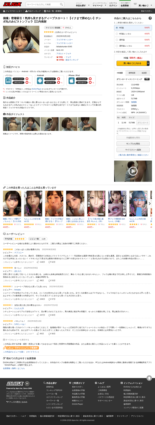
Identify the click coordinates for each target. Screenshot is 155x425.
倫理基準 (127, 404)
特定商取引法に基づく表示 (69, 416)
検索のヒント (77, 401)
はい (38, 262)
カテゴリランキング (54, 397)
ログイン (113, 5)
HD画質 (120, 73)
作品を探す (51, 383)
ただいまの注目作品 (54, 408)
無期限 (134, 102)
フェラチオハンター (14, 11)
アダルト (60, 54)
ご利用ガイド (78, 383)
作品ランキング (34, 11)
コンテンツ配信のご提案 (133, 408)
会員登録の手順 (78, 390)
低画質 (144, 73)
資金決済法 (133, 401)
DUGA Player (36, 89)
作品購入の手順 (78, 394)
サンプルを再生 (133, 144)
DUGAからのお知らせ (133, 387)
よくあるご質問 (104, 387)
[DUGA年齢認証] (15, 383)
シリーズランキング (54, 404)
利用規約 (127, 390)
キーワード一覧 (52, 401)
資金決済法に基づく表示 (93, 416)
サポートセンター (105, 401)
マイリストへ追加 (133, 150)
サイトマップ (122, 416)
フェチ (68, 54)
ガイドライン (32, 352)
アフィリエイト (137, 416)
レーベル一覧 (51, 394)
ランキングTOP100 (54, 390)
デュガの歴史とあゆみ (18, 402)
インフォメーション (133, 383)
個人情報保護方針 (131, 394)
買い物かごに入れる (132, 63)
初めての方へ (146, 11)
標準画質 (132, 73)
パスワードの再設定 (106, 397)
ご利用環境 (102, 390)
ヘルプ (101, 383)
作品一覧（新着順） (55, 11)
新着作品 (50, 387)
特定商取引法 (134, 397)
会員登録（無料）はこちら (14, 368)
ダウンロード (142, 123)
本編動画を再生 (133, 137)
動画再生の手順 (78, 397)
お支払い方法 (103, 394)
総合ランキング (72, 60)
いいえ (49, 262)
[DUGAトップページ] (12, 4)
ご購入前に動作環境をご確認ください (133, 155)
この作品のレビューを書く (14, 352)
